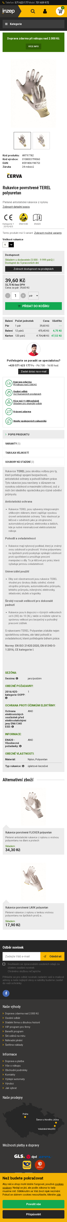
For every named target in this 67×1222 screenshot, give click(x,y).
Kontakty (10, 1074)
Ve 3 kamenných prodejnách (27, 392)
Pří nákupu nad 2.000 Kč (25, 383)
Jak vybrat (11, 1088)
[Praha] (25, 1117)
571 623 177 (21, 2)
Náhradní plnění (13, 1040)
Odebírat (55, 956)
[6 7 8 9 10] (8, 244)
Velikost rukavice (13, 239)
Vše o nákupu (13, 1065)
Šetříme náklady (14, 1044)
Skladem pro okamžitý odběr (27, 402)
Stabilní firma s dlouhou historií (22, 1022)
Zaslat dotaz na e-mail (33, 371)
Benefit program (14, 1031)
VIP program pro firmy (17, 1026)
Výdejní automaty (15, 1079)
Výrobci (9, 1083)
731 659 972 (42, 2)
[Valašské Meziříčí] (55, 1126)
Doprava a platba (14, 1061)
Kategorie (15, 24)
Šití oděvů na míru (15, 1035)
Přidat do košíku (35, 306)
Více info (33, 46)
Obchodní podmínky (16, 1070)
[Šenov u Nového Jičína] (56, 1123)
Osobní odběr (12, 1018)
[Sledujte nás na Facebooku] (6, 993)
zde (59, 1194)
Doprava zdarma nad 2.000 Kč (22, 1013)
